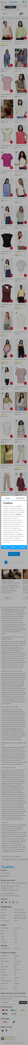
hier (20, 534)
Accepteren (22, 547)
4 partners (18, 514)
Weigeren (13, 547)
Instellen (5, 547)
